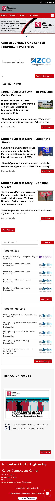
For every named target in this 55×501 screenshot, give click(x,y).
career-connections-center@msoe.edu (16, 482)
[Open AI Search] (47, 493)
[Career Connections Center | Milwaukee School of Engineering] (9, 8)
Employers (33, 15)
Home (4, 15)
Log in (46, 2)
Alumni (23, 15)
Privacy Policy (20, 488)
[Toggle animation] (2, 76)
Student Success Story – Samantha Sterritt (25, 140)
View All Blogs (8, 230)
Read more (47, 127)
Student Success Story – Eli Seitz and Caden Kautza (27, 93)
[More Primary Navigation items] (52, 15)
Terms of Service (33, 488)
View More (45, 452)
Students (13, 15)
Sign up (51, 2)
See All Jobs (45, 299)
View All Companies (44, 76)
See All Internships (42, 361)
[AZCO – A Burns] (35, 61)
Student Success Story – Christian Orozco (25, 184)
